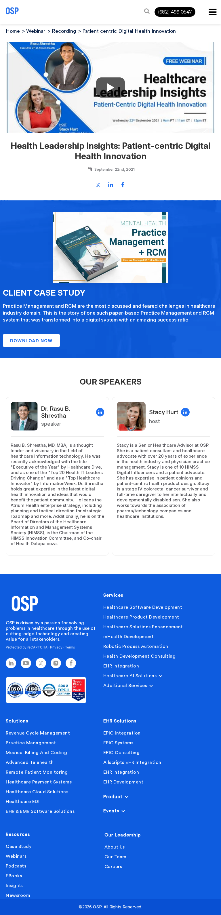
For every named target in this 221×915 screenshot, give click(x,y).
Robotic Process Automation (135, 646)
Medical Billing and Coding (36, 752)
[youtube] (26, 663)
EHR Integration (121, 666)
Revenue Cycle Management (38, 733)
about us (114, 847)
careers (113, 866)
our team (115, 857)
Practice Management (31, 743)
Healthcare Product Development (141, 617)
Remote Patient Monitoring (37, 772)
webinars (16, 856)
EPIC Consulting (121, 752)
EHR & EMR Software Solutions (40, 811)
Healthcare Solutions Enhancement (143, 627)
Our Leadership (122, 835)
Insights (14, 885)
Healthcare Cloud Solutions (37, 792)
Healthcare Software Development (142, 607)
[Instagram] (56, 663)
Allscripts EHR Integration (132, 762)
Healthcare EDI (22, 801)
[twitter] (41, 663)
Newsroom (18, 895)
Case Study (18, 846)
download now (31, 340)
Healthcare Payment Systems (39, 782)
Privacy (56, 647)
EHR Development (123, 782)
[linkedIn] (11, 663)
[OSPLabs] (12, 10)
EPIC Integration (122, 733)
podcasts (16, 866)
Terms (70, 647)
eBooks (14, 876)
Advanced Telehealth (30, 762)
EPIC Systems (118, 743)
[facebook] (71, 663)
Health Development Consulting (139, 656)
